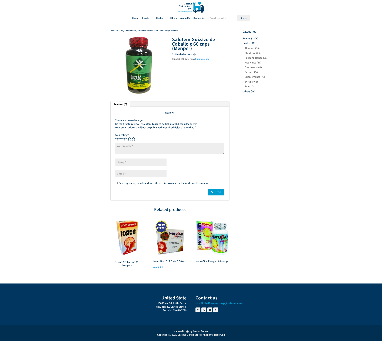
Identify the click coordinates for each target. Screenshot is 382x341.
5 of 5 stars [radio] (133, 139)
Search (244, 18)
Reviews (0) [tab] (120, 104)
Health (159, 18)
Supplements (130, 30)
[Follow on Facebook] (197, 309)
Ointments (251, 67)
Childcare (250, 53)
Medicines (250, 62)
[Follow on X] (203, 309)
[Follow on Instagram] (215, 309)
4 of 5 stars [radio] (129, 139)
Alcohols (250, 48)
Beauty (145, 18)
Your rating (122, 135)
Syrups (249, 81)
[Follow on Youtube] (209, 309)
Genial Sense (200, 331)
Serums (249, 72)
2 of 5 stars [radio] (121, 139)
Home (135, 18)
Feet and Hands (253, 57)
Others (173, 18)
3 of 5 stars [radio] (125, 139)
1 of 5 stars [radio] (117, 139)
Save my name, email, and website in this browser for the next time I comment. (164, 183)
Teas (247, 86)
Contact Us (198, 18)
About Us (185, 18)
